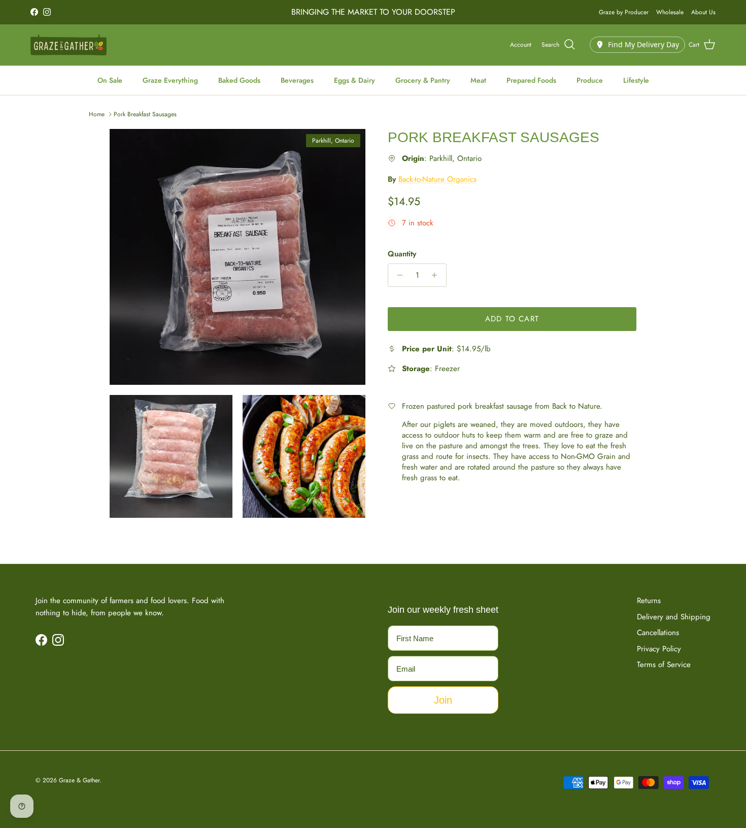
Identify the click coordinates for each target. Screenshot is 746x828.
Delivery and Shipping (673, 616)
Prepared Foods (531, 80)
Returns (649, 600)
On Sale (109, 80)
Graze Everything (170, 80)
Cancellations (658, 632)
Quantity (402, 254)
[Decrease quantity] (397, 275)
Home (97, 114)
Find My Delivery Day (643, 44)
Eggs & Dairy (354, 80)
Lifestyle (636, 80)
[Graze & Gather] (68, 45)
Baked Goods (239, 80)
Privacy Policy (659, 648)
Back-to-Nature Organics (437, 179)
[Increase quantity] (437, 275)
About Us (703, 12)
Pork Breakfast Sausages (145, 114)
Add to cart (512, 318)
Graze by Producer (624, 12)
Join (443, 700)
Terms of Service (664, 664)
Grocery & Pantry (422, 80)
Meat (478, 80)
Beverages (297, 80)
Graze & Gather (79, 780)
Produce (590, 80)
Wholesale (670, 12)
